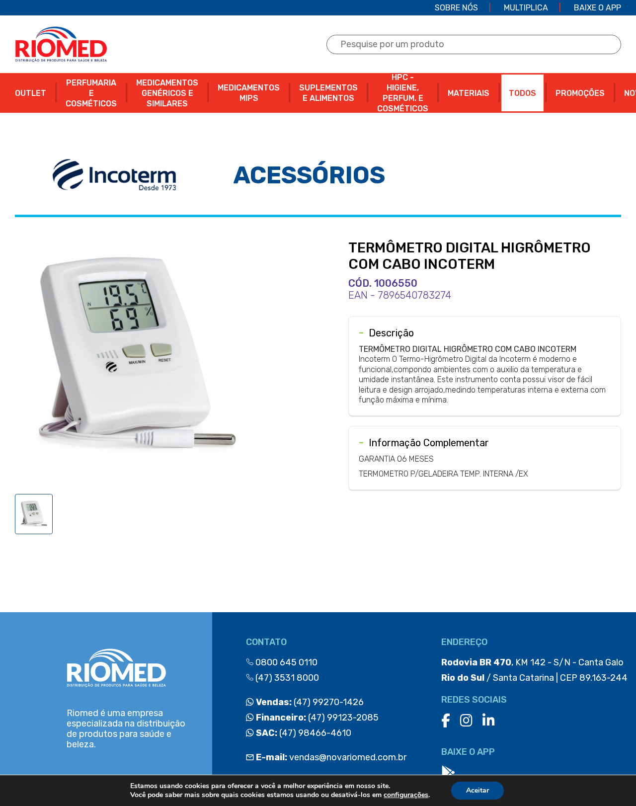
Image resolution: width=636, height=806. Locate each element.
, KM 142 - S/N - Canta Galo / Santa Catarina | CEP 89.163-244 (534, 670)
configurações (406, 795)
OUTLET (30, 93)
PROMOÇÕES (580, 93)
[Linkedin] (488, 721)
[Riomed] (61, 44)
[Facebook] (445, 721)
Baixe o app (597, 7)
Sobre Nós (456, 7)
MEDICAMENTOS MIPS (249, 93)
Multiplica (526, 7)
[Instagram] (466, 721)
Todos (522, 93)
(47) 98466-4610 (302, 732)
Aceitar (477, 790)
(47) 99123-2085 (316, 717)
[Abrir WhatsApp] (611, 781)
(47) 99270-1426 (309, 702)
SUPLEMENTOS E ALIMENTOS (328, 93)
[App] (448, 773)
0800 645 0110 (285, 662)
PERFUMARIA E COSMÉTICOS (91, 93)
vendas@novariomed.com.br (331, 757)
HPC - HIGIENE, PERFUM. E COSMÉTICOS (402, 93)
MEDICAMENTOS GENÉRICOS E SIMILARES (167, 93)
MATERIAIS (468, 93)
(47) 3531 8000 (286, 677)
